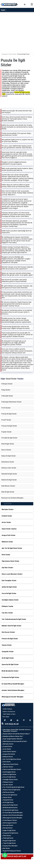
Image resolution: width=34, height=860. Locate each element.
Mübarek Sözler (8, 756)
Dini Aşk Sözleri (8, 828)
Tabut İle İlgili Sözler (9, 843)
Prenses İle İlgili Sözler (9, 426)
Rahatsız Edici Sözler (8, 468)
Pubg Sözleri (5, 390)
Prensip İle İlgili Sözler (9, 414)
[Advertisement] (17, 33)
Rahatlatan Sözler (7, 462)
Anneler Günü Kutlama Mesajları (13, 815)
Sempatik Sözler (8, 800)
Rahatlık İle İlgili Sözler (9, 474)
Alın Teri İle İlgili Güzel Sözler (12, 759)
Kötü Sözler (7, 761)
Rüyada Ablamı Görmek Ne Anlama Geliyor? (16, 734)
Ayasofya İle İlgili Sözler (10, 805)
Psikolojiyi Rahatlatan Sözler (11, 402)
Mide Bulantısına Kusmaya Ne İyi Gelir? (15, 741)
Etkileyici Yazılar (8, 782)
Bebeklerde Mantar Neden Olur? (13, 736)
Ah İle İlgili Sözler (8, 802)
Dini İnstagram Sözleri (10, 823)
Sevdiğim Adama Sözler (10, 779)
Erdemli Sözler (7, 746)
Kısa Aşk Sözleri (8, 825)
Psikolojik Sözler (7, 396)
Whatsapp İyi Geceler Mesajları (12, 817)
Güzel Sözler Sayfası (9, 751)
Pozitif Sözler (6, 420)
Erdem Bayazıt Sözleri (10, 820)
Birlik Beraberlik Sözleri (10, 807)
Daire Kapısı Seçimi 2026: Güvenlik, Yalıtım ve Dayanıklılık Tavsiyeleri (17, 730)
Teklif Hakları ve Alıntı (9, 714)
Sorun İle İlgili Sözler (9, 777)
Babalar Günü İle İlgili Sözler (11, 789)
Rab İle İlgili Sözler (7, 444)
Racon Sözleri (6, 450)
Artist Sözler (7, 749)
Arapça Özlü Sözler (9, 754)
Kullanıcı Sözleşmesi (9, 711)
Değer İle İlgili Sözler (9, 830)
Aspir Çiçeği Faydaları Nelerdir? (13, 739)
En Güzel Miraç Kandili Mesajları (13, 812)
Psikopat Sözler (6, 384)
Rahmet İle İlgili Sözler (9, 480)
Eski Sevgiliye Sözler (9, 772)
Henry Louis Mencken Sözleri (12, 769)
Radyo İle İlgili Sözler (8, 456)
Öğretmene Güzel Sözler (10, 764)
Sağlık (3, 10)
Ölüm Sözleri (7, 835)
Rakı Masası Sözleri (8, 486)
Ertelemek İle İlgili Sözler (10, 810)
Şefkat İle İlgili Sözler (9, 774)
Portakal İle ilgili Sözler (9, 438)
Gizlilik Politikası (7, 709)
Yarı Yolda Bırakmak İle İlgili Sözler (13, 787)
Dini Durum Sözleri (8, 792)
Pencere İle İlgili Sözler (10, 795)
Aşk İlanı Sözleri (8, 767)
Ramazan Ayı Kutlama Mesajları (12, 498)
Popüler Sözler (6, 432)
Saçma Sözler (7, 797)
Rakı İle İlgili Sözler (7, 492)
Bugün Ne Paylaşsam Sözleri (12, 851)
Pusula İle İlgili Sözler (23, 54)
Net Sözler (6, 848)
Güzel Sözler (13, 54)
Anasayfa (5, 54)
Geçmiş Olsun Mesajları (10, 846)
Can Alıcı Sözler (8, 784)
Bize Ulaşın (6, 716)
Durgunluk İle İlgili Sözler (10, 833)
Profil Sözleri (5, 408)
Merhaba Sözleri (8, 744)
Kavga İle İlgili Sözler (9, 840)
